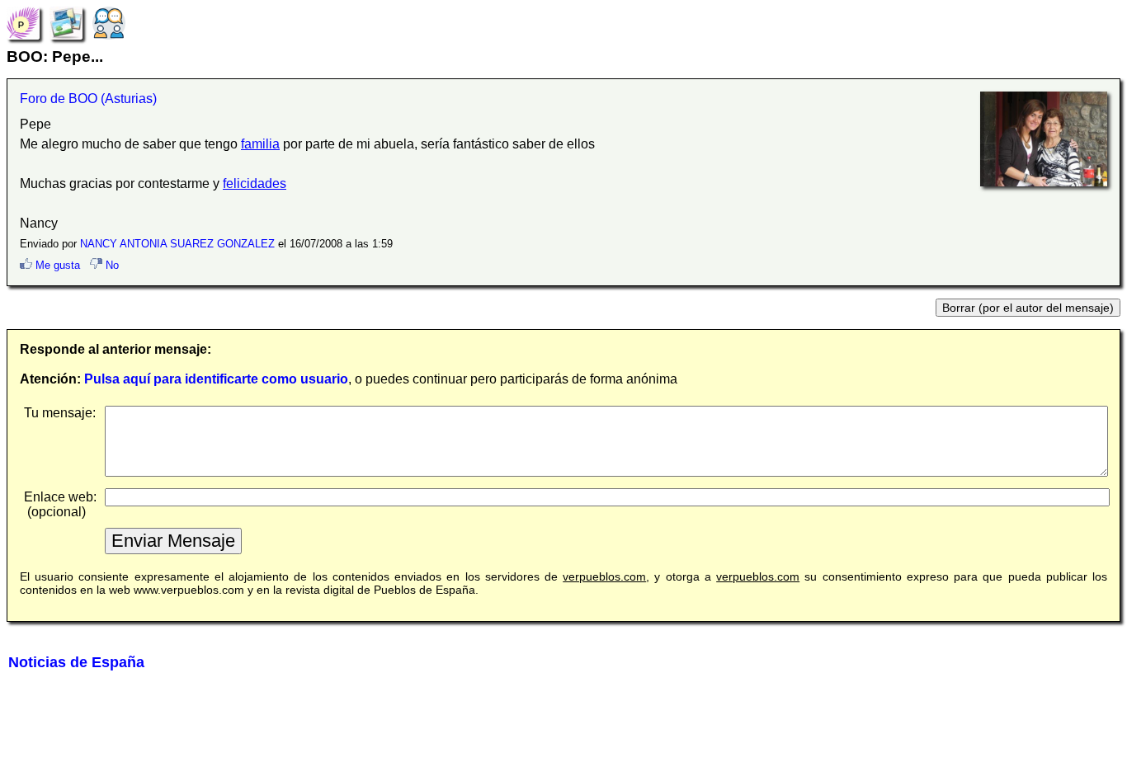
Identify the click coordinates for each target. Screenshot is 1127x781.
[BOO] (23, 22)
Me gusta (56, 265)
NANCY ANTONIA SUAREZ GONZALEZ (177, 244)
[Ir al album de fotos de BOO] (66, 22)
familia (260, 144)
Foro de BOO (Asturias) (88, 99)
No (110, 265)
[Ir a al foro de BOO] (108, 22)
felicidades (254, 183)
